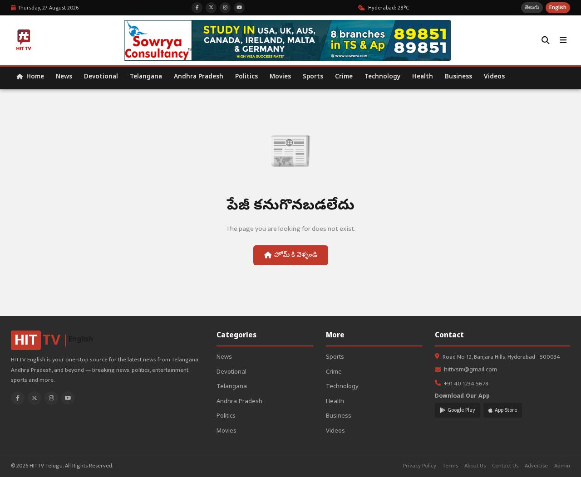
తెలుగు (532, 7)
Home (34, 77)
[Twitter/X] (34, 398)
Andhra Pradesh (198, 77)
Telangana (146, 77)
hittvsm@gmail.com (470, 370)
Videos (494, 77)
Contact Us (505, 466)
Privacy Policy (419, 466)
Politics (246, 77)
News (64, 77)
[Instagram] (51, 398)
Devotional (101, 77)
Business (458, 77)
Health (422, 77)
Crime (344, 77)
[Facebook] (18, 398)
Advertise (536, 466)
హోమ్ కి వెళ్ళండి (295, 255)
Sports (313, 77)
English (557, 7)
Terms (450, 466)
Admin (562, 466)
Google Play (461, 409)
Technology (382, 77)
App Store (506, 409)
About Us (475, 466)
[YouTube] (68, 398)
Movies (280, 77)
